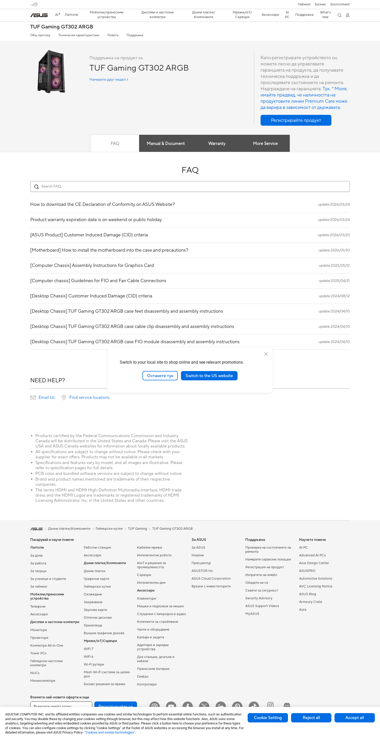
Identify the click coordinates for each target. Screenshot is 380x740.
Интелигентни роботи (154, 555)
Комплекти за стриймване (157, 622)
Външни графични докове (104, 633)
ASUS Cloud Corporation (211, 579)
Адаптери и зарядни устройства (153, 647)
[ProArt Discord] (287, 706)
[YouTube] (171, 706)
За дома (36, 556)
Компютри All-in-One (46, 646)
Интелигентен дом (151, 583)
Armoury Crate (310, 602)
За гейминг (38, 587)
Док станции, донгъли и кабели (155, 659)
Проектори (39, 638)
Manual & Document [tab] (166, 143)
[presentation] (33, 397)
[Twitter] (204, 706)
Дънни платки (94, 571)
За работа (38, 563)
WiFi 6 (88, 657)
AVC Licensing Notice (315, 586)
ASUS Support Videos (262, 606)
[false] (296, 120)
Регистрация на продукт (264, 567)
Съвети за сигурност (261, 590)
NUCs (35, 673)
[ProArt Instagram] (270, 706)
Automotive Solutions (315, 579)
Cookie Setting (268, 717)
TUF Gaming (137, 529)
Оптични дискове (98, 618)
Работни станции (97, 547)
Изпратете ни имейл (261, 575)
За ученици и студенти (48, 579)
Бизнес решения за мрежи (104, 684)
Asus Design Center (314, 563)
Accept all (354, 717)
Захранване (93, 602)
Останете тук (160, 375)
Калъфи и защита (150, 637)
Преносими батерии (153, 669)
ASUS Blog (307, 594)
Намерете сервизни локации (268, 559)
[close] (266, 354)
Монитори (38, 630)
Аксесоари (39, 614)
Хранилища (93, 625)
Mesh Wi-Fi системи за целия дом (107, 674)
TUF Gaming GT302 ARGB (61, 27)
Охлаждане (93, 594)
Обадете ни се (256, 583)
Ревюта (113, 35)
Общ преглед (40, 35)
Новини (198, 555)
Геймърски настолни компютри (46, 663)
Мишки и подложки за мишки (160, 606)
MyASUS (252, 614)
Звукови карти (95, 610)
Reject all (311, 717)
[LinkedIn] (221, 706)
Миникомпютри (42, 681)
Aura (302, 610)
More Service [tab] (265, 143)
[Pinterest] (237, 706)
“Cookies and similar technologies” (109, 732)
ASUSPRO (307, 571)
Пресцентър (201, 563)
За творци (38, 571)
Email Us (47, 397)
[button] (304, 4)
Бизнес (320, 4)
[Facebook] (188, 706)
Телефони (37, 606)
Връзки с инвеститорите (211, 586)
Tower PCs (38, 653)
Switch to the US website (209, 375)
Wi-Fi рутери (94, 664)
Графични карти (96, 579)
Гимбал (142, 677)
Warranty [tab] (216, 143)
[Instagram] (154, 706)
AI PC (303, 547)
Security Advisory (258, 598)
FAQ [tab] (115, 143)
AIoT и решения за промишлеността (151, 565)
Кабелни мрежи (149, 547)
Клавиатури (146, 598)
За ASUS (198, 547)
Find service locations (89, 397)
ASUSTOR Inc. (203, 571)
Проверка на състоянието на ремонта (268, 549)
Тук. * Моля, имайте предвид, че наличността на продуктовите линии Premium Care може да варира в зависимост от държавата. (304, 98)
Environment (340, 4)
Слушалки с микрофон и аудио (161, 614)
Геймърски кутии (97, 587)
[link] (39, 15)
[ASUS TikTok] (254, 706)
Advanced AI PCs (312, 555)
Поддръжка (135, 35)
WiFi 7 (88, 649)
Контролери (147, 684)
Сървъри (144, 575)
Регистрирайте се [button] (115, 706)
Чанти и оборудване (153, 629)
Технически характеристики (78, 35)
